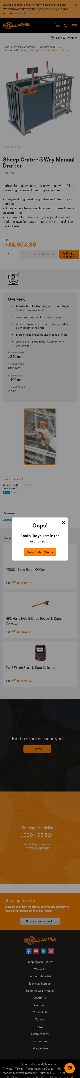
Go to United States (40, 552)
